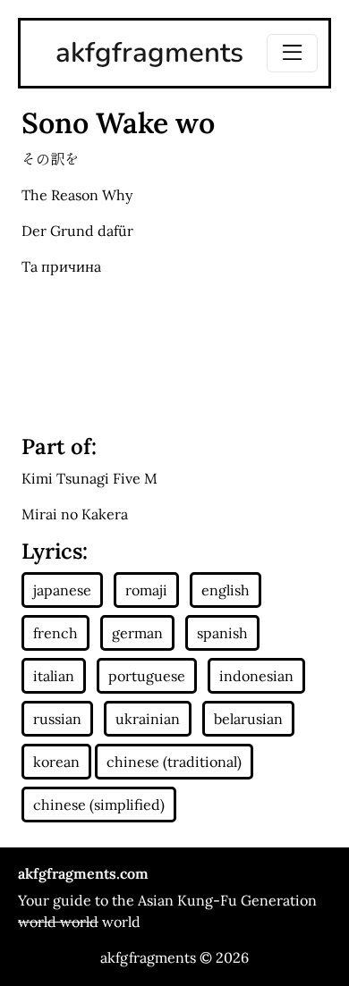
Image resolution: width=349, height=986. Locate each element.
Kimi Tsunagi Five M (89, 478)
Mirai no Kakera (74, 514)
